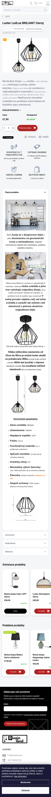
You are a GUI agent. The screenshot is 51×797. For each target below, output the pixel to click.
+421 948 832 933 (14, 760)
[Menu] (48, 3)
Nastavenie (26, 782)
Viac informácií (20, 776)
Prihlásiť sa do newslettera (15, 724)
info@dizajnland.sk (14, 755)
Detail (15, 611)
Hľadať (45, 10)
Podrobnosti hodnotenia (34, 29)
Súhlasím (25, 790)
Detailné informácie (10, 110)
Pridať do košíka (25, 128)
